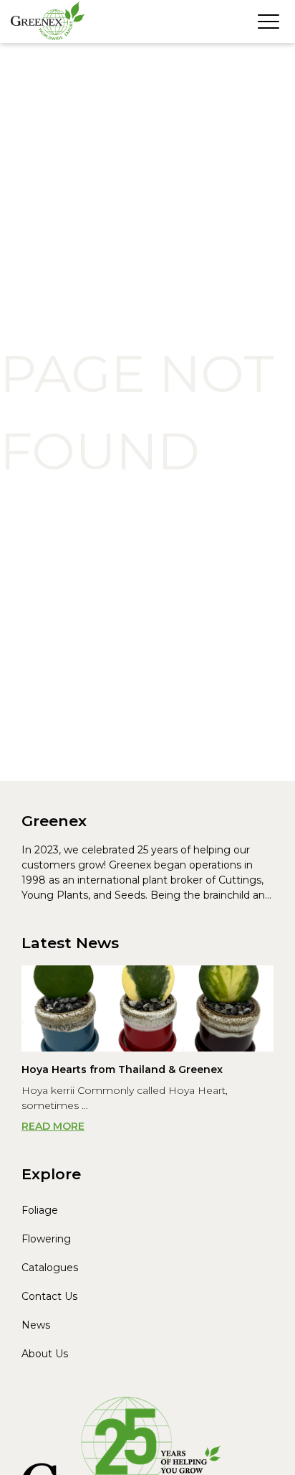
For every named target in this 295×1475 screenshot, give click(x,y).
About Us (44, 1353)
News (35, 1325)
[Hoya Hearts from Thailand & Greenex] (147, 1008)
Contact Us (49, 1296)
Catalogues (49, 1267)
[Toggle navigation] (268, 21)
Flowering (46, 1238)
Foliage (39, 1210)
